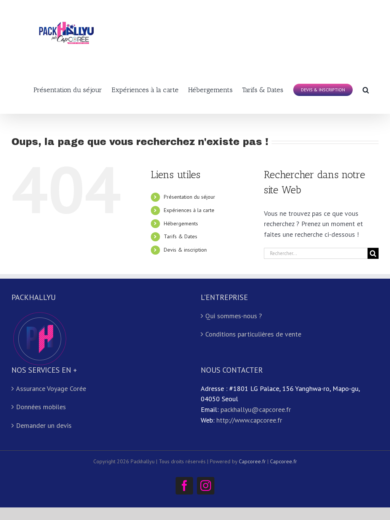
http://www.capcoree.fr (249, 420)
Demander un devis (44, 425)
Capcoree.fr (252, 461)
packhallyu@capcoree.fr (256, 409)
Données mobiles (41, 406)
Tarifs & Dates (180, 236)
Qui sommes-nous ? (233, 315)
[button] (366, 89)
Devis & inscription (185, 249)
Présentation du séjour (189, 196)
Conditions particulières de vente (253, 334)
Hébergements (181, 223)
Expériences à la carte (189, 210)
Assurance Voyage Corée (51, 388)
